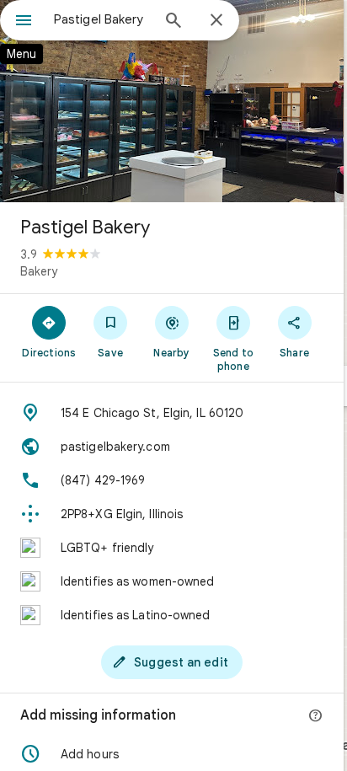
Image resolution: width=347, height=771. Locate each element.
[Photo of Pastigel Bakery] (172, 101)
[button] (172, 754)
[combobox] (102, 19)
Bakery (38, 271)
